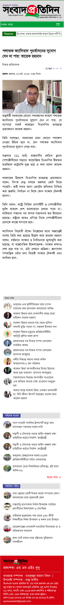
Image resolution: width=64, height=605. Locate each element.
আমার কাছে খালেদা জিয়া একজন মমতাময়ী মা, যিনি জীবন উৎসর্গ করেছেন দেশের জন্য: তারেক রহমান (35, 394)
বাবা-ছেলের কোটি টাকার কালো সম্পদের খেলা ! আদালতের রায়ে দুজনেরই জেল (36, 495)
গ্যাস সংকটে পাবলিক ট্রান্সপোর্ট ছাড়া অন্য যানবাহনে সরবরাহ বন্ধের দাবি (33, 425)
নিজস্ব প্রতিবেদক (10, 65)
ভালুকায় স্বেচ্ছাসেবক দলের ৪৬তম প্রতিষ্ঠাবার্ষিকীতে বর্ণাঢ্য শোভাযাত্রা (30, 457)
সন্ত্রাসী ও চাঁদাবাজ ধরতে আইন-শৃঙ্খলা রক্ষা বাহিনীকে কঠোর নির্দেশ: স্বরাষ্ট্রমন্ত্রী (34, 436)
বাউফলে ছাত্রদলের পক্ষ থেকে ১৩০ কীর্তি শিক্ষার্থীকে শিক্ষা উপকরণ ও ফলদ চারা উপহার (36, 518)
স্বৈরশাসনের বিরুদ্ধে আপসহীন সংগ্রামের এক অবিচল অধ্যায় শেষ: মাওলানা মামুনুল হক (34, 381)
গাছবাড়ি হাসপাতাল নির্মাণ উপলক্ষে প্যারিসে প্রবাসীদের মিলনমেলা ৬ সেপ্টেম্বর (34, 506)
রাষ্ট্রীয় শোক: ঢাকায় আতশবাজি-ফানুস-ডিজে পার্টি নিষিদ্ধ (35, 33)
